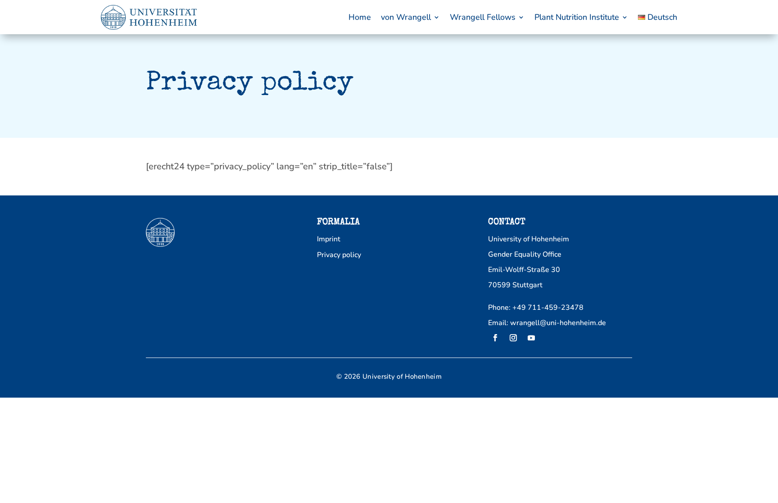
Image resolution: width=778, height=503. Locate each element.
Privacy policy (339, 255)
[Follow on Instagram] (513, 338)
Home (359, 17)
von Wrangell (406, 17)
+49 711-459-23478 (548, 308)
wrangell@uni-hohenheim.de (558, 323)
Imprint (328, 239)
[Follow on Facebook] (495, 338)
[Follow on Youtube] (531, 338)
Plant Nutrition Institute (576, 17)
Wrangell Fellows (483, 17)
